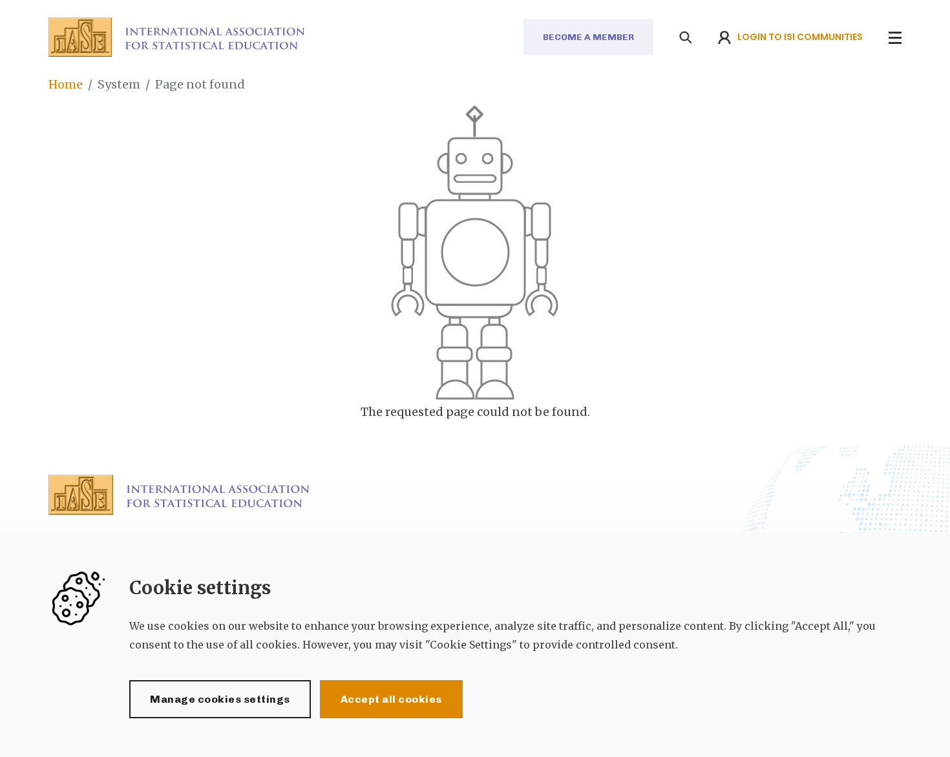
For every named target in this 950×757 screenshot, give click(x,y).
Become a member (588, 37)
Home (65, 84)
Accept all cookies (391, 699)
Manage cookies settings (220, 699)
